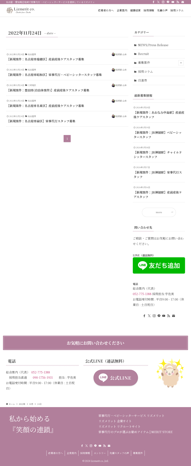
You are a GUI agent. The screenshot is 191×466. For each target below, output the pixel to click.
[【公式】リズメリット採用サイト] (20, 10)
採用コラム (145, 71)
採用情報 (85, 453)
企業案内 (71, 453)
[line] (168, 2)
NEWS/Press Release (153, 45)
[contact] (182, 2)
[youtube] (172, 2)
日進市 (142, 80)
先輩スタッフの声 (119, 453)
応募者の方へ (55, 453)
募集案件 (144, 62)
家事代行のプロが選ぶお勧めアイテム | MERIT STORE (135, 432)
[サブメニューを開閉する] (181, 62)
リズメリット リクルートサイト (119, 426)
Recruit (143, 54)
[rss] (177, 2)
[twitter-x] (158, 2)
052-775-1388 (142, 294)
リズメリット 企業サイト (115, 421)
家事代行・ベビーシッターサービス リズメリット (131, 415)
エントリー (100, 453)
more (159, 212)
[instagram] (163, 2)
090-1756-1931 (43, 377)
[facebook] (153, 2)
